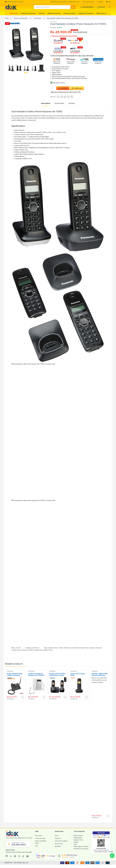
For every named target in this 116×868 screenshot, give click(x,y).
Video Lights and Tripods (81, 846)
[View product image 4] (33, 68)
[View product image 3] (26, 68)
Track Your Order (89, 1)
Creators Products (69, 13)
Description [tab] (45, 103)
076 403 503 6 (88, 7)
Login (109, 1)
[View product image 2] (18, 68)
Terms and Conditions (61, 841)
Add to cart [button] (22, 697)
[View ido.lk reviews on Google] (45, 856)
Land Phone (37, 18)
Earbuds (76, 842)
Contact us (58, 838)
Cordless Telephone (64, 648)
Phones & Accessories (20, 18)
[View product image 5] (41, 68)
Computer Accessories (28, 13)
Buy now (64, 88)
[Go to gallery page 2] (27, 72)
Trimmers (41, 13)
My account (38, 835)
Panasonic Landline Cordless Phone (32, 650)
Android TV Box (78, 840)
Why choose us (101, 13)
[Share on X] (61, 96)
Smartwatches (78, 838)
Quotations (58, 846)
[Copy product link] (72, 96)
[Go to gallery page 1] (25, 72)
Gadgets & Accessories (86, 13)
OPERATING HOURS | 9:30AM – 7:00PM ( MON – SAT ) (65, 1)
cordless (49, 132)
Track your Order (40, 838)
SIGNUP (101, 1)
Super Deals (14, 13)
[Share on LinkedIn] (65, 96)
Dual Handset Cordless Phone (80, 648)
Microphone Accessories (81, 848)
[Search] (73, 7)
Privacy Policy (59, 843)
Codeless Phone (52, 648)
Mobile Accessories (54, 13)
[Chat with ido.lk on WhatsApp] (112, 855)
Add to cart (78, 88)
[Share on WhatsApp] (68, 96)
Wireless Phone (48, 650)
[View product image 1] (11, 68)
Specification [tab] (59, 103)
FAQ (36, 846)
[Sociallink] (7, 856)
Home (6, 18)
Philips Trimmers (78, 835)
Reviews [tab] (72, 103)
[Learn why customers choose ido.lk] (67, 856)
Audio (75, 844)
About (56, 835)
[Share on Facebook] (58, 96)
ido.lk (7, 862)
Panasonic (21, 130)
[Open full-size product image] (26, 42)
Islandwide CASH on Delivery (15, 1)
